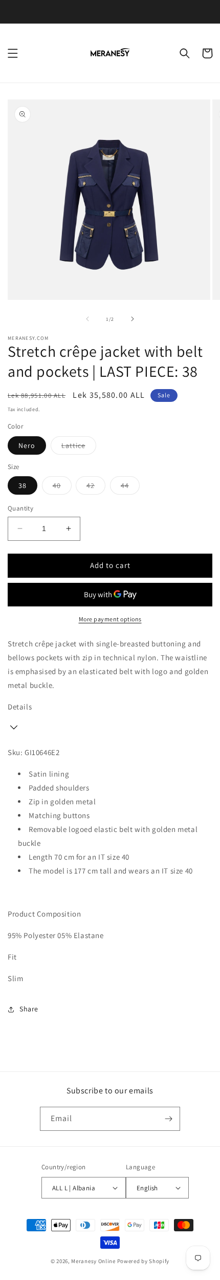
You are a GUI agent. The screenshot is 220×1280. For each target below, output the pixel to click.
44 (130, 487)
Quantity (20, 508)
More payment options (110, 619)
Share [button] (28, 1008)
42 (95, 487)
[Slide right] (132, 319)
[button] (13, 53)
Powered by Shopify (143, 1261)
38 (22, 485)
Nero (26, 445)
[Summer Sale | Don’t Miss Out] (110, 11)
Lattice (78, 447)
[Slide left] (87, 319)
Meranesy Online (93, 1261)
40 (62, 487)
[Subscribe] (168, 1119)
